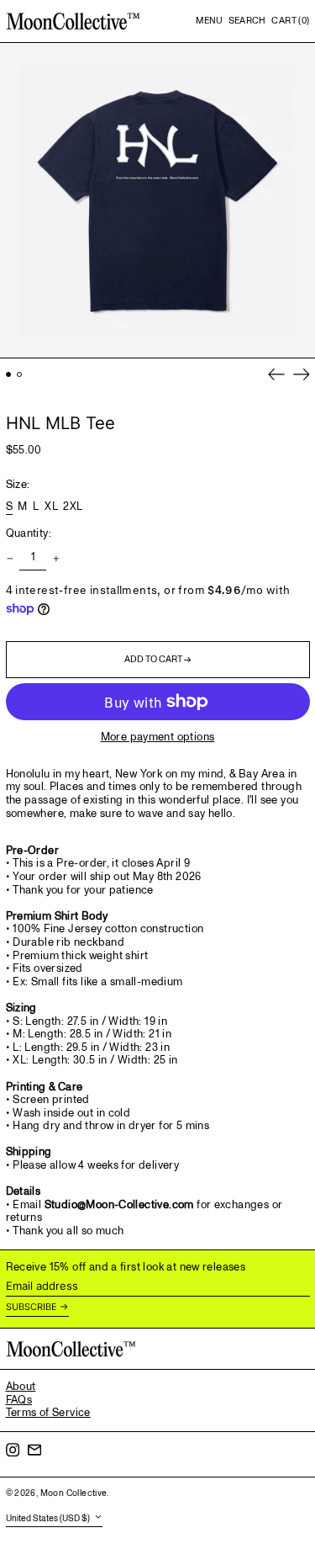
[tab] (158, 1003)
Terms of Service (48, 1412)
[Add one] (56, 558)
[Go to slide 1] (9, 375)
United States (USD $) (49, 1519)
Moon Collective (74, 1493)
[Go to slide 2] (20, 375)
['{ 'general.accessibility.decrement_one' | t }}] (9, 558)
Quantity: (29, 534)
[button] (247, 21)
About (21, 1386)
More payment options (158, 738)
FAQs (19, 1400)
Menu (209, 20)
